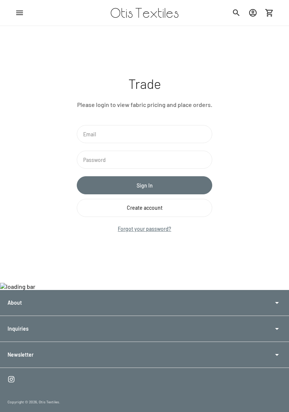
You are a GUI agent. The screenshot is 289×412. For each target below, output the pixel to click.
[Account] (253, 13)
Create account (145, 207)
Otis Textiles (49, 402)
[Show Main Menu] (19, 13)
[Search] (236, 13)
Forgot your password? (144, 229)
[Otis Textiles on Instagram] (11, 379)
